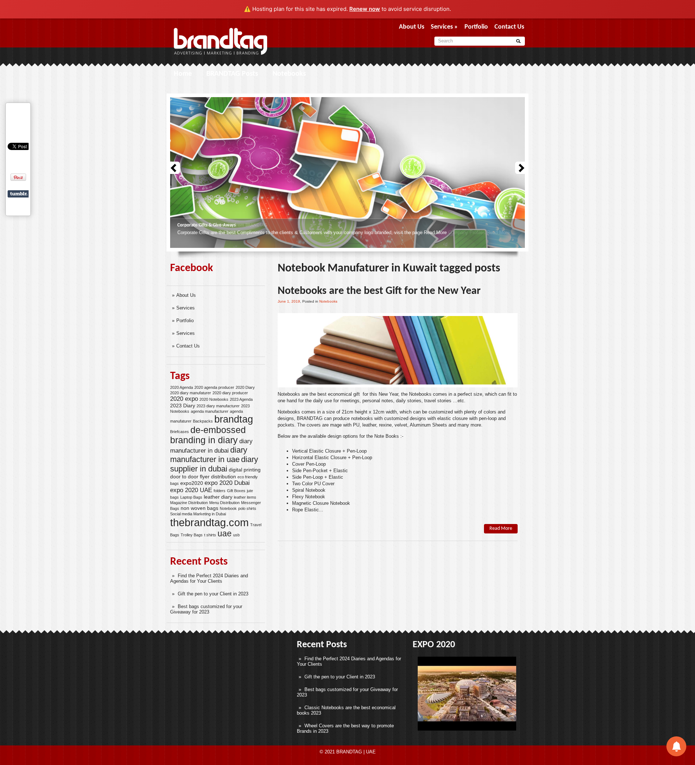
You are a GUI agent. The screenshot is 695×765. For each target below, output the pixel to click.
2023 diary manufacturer (218, 406)
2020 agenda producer (214, 387)
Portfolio (476, 27)
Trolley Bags (192, 535)
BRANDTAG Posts (232, 74)
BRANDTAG (310, 418)
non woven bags (199, 508)
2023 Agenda (241, 399)
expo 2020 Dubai (227, 482)
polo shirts (247, 508)
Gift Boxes (236, 490)
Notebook (228, 508)
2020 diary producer (230, 393)
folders (220, 490)
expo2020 (191, 483)
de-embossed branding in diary (208, 435)
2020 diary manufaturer (190, 393)
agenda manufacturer (209, 411)
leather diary (218, 497)
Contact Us (509, 27)
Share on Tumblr (19, 194)
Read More (498, 232)
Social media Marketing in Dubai (198, 514)
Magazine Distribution (189, 502)
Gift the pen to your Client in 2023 (213, 593)
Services (444, 27)
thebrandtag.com (209, 522)
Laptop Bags (191, 497)
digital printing (245, 470)
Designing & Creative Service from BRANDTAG (222, 225)
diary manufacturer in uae (208, 454)
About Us (411, 27)
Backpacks (203, 421)
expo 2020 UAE (191, 490)
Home (183, 74)
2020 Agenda (181, 387)
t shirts (210, 535)
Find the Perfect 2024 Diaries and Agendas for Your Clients (209, 578)
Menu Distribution (224, 502)
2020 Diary (245, 387)
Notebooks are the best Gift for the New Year (379, 291)
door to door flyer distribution (203, 476)
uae (225, 533)
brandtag (233, 419)
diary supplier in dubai (214, 464)
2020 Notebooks (213, 399)
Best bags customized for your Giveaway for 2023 (206, 609)
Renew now (364, 8)
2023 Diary (182, 405)
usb (236, 535)
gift (356, 394)
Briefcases (179, 431)
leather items (245, 497)
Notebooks (289, 74)
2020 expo (184, 398)
